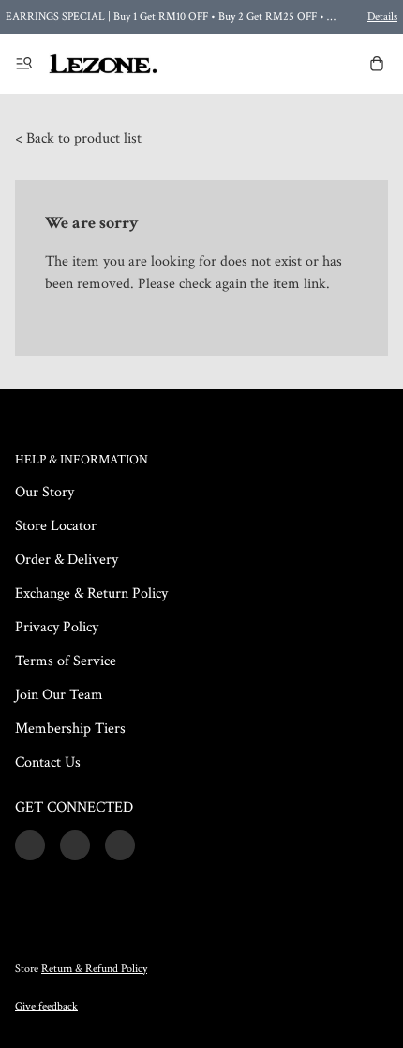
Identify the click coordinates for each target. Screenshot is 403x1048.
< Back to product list (78, 138)
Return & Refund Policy (94, 969)
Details (382, 16)
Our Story (44, 492)
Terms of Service (65, 661)
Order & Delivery (66, 560)
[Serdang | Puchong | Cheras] (103, 64)
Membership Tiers (70, 728)
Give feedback (46, 1006)
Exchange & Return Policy (91, 593)
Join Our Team (59, 695)
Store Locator (56, 526)
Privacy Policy (56, 627)
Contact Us (48, 762)
